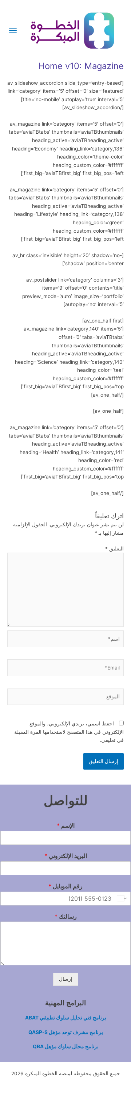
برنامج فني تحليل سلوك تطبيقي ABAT (65, 1018)
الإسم (66, 825)
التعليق (114, 549)
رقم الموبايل (65, 886)
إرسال (65, 979)
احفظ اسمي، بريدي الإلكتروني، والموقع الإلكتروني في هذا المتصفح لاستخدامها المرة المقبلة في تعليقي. (69, 732)
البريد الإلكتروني (65, 855)
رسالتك (66, 916)
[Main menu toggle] (13, 30)
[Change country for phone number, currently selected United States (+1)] (122, 898)
